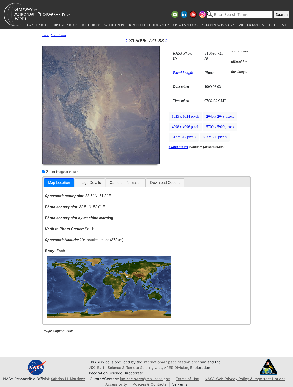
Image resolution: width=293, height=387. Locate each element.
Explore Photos (65, 25)
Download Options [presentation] (165, 183)
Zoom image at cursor (61, 172)
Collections (90, 25)
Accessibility (116, 384)
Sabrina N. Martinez (68, 378)
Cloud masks (178, 147)
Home (45, 35)
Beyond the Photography (149, 25)
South (69, 229)
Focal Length (183, 73)
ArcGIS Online (114, 25)
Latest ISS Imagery (251, 25)
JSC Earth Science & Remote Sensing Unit (125, 367)
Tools (272, 25)
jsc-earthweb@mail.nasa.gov (145, 378)
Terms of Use (187, 378)
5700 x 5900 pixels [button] (220, 127)
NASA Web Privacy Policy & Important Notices (245, 378)
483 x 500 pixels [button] (215, 137)
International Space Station (166, 362)
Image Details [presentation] (90, 183)
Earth (55, 251)
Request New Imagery (217, 25)
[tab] (59, 182)
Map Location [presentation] (59, 183)
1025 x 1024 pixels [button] (185, 116)
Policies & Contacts (149, 384)
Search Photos (37, 25)
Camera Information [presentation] (126, 183)
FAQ (283, 25)
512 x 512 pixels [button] (184, 137)
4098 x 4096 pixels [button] (185, 127)
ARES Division (176, 367)
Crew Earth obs (185, 25)
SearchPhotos (58, 35)
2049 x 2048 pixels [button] (220, 116)
